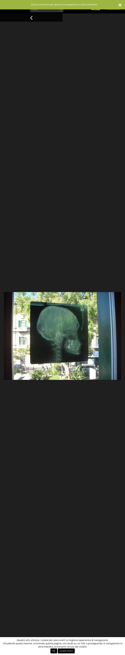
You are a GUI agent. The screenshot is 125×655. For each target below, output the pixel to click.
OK (53, 651)
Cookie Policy (66, 651)
